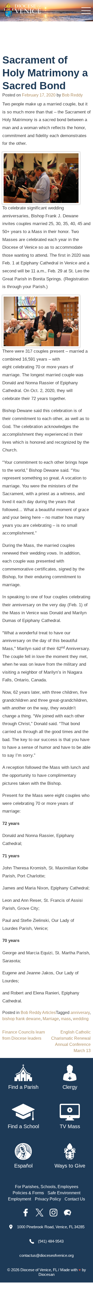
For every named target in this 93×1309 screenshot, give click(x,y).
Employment (19, 1199)
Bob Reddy (72, 95)
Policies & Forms (28, 1193)
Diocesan (46, 1274)
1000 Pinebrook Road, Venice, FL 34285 (50, 1227)
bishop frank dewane (21, 1019)
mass (66, 1019)
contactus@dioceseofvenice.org (46, 1255)
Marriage (51, 1019)
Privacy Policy (48, 1199)
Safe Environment (64, 1193)
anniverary (80, 1012)
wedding (81, 1019)
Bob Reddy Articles (38, 1012)
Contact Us (75, 1199)
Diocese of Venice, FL (38, 1270)
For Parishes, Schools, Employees (46, 1187)
